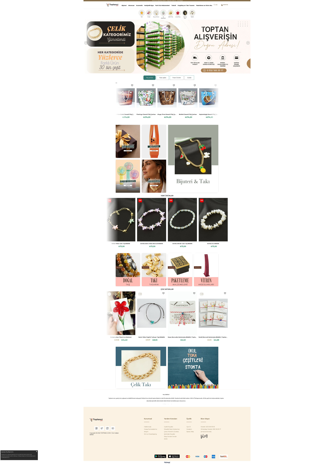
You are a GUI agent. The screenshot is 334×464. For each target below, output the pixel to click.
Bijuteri (124, 5)
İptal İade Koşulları (169, 434)
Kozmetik (139, 5)
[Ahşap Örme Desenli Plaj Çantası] (167, 98)
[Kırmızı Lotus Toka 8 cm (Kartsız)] (120, 313)
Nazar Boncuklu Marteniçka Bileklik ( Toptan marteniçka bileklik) (182, 337)
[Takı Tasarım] (154, 269)
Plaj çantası (149, 77)
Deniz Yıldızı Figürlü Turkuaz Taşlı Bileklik (151, 337)
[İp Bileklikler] (163, 13)
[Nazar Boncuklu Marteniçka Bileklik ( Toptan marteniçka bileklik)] (182, 313)
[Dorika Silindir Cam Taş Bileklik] (182, 219)
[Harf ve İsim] (185, 13)
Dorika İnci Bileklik (213, 243)
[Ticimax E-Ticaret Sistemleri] (167, 463)
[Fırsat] (149, 13)
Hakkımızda (147, 427)
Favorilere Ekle (132, 85)
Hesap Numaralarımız (150, 429)
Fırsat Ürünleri (176, 77)
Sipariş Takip (190, 431)
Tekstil (173, 5)
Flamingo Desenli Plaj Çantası (146, 114)
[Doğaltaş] (128, 269)
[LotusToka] (178, 13)
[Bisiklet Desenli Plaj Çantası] (187, 98)
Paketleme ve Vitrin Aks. (204, 5)
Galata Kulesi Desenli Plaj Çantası (125, 114)
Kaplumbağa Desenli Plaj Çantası (208, 114)
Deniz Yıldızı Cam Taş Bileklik (121, 243)
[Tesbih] (192, 13)
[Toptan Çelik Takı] (141, 367)
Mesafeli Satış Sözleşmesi (172, 429)
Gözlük (189, 77)
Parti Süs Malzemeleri (162, 5)
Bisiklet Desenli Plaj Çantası (188, 114)
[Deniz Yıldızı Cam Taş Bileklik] (120, 219)
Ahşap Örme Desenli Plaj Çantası (167, 114)
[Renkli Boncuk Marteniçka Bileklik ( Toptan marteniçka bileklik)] (213, 313)
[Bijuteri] (193, 159)
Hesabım (189, 429)
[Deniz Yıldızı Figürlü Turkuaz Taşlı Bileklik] (151, 313)
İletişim (146, 431)
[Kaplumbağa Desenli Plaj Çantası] (208, 98)
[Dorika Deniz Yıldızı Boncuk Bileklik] (151, 219)
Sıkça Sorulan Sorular (170, 436)
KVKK (165, 439)
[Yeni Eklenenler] (128, 141)
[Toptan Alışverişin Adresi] (167, 47)
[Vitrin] (206, 269)
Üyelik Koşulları (168, 427)
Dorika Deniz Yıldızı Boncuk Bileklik (151, 243)
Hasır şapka (162, 77)
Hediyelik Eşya (149, 5)
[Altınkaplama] (154, 176)
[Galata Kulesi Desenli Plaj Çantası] (125, 98)
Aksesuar (131, 5)
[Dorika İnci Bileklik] (213, 219)
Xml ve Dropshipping (150, 434)
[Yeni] (142, 13)
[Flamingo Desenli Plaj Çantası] (146, 98)
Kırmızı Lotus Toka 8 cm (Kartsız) (120, 337)
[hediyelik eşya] (128, 176)
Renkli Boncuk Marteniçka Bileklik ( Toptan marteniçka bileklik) (213, 337)
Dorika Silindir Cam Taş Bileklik (182, 243)
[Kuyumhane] (156, 13)
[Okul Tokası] (193, 367)
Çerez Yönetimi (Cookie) (171, 431)
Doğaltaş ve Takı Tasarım (186, 5)
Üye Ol (188, 427)
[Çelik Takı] (171, 13)
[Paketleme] (180, 269)
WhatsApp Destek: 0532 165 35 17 (211, 429)
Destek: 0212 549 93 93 (208, 427)
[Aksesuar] (154, 141)
